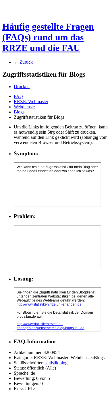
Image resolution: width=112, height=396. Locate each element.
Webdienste (24, 106)
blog (63, 362)
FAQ (18, 96)
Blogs (19, 111)
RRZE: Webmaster (31, 101)
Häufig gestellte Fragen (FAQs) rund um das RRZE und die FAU (48, 37)
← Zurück (23, 62)
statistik (51, 362)
